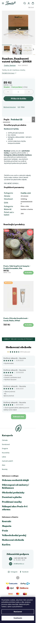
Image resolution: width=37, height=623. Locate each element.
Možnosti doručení (10, 107)
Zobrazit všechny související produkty (18, 339)
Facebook (25, 572)
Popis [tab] (6, 119)
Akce (3, 465)
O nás (5, 530)
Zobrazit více (18, 417)
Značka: (10, 65)
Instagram (14, 572)
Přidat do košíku (18, 98)
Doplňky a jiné (26, 193)
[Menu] (2, 3)
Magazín (6, 526)
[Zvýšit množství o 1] (28, 92)
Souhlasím (18, 618)
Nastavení (18, 612)
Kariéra (6, 544)
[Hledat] (25, 3)
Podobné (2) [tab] (16, 119)
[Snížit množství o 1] (8, 92)
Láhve (4, 457)
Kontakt (6, 521)
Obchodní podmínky (13, 492)
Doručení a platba (12, 497)
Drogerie (5, 448)
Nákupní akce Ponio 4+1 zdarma (14, 508)
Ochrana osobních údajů (15, 480)
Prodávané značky (12, 501)
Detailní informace (8, 73)
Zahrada (4, 440)
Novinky (4, 469)
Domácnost (6, 444)
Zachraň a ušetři (7, 461)
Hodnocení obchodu (18, 347)
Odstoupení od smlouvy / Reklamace (15, 486)
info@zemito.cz (19, 564)
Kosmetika (5, 453)
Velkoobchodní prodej (14, 535)
